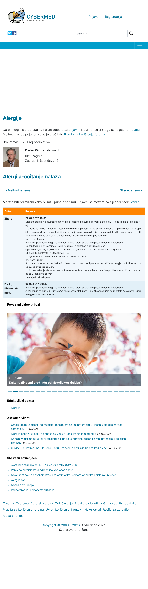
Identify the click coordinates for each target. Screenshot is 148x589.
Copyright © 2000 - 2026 (61, 525)
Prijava (93, 17)
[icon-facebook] (14, 33)
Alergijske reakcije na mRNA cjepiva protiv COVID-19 (44, 464)
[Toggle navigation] (139, 45)
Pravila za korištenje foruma (84, 134)
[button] (10, 352)
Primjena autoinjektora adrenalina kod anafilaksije (42, 469)
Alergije (15, 407)
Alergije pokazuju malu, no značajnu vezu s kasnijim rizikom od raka (53, 433)
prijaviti (74, 130)
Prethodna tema (19, 190)
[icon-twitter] (9, 33)
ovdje (135, 130)
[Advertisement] (74, 78)
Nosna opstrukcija (22, 485)
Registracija (113, 17)
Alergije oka (18, 480)
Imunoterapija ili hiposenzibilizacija (32, 490)
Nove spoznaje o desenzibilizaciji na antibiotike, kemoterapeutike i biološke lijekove (63, 474)
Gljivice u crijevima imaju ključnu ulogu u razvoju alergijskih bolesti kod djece (59, 447)
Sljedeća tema (130, 190)
